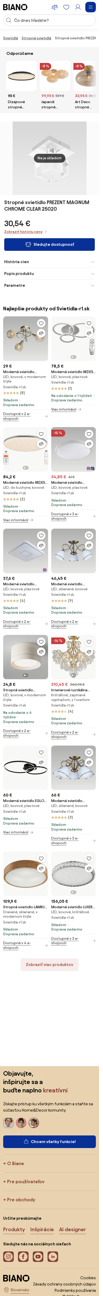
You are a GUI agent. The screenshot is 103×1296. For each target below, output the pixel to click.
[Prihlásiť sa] (78, 7)
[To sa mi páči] (41, 323)
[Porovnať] (41, 333)
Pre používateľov (26, 1181)
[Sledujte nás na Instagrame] (8, 1256)
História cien (16, 261)
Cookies (88, 1278)
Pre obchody (21, 1199)
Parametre (14, 285)
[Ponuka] (90, 7)
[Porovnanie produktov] (54, 7)
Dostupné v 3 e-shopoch (65, 516)
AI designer (72, 1229)
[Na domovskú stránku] (15, 7)
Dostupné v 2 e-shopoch (17, 416)
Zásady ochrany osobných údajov (64, 1284)
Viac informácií (63, 409)
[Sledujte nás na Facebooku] (23, 1256)
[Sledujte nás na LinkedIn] (53, 1256)
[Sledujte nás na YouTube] (38, 1256)
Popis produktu (19, 273)
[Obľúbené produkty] (66, 7)
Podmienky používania (75, 1290)
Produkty (14, 1229)
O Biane (15, 1163)
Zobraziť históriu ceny (23, 232)
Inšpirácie (42, 1229)
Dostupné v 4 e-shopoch (17, 945)
